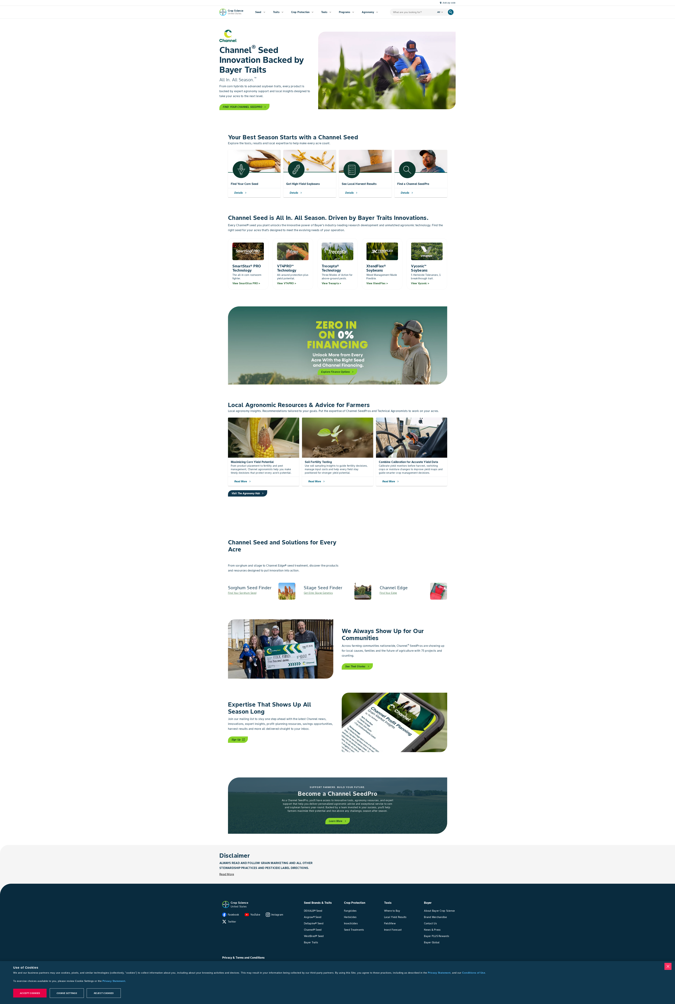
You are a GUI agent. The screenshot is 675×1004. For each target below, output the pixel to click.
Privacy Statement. (114, 981)
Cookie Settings (67, 993)
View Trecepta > (331, 283)
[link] (261, 591)
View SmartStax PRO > (246, 283)
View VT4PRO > (286, 283)
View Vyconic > (420, 283)
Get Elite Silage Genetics (318, 593)
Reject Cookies (104, 993)
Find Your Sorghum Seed (242, 593)
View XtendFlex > (377, 283)
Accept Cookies (30, 993)
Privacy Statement (439, 972)
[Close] (667, 966)
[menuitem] (260, 12)
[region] (337, 982)
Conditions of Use (473, 972)
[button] (225, 904)
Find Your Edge (388, 593)
